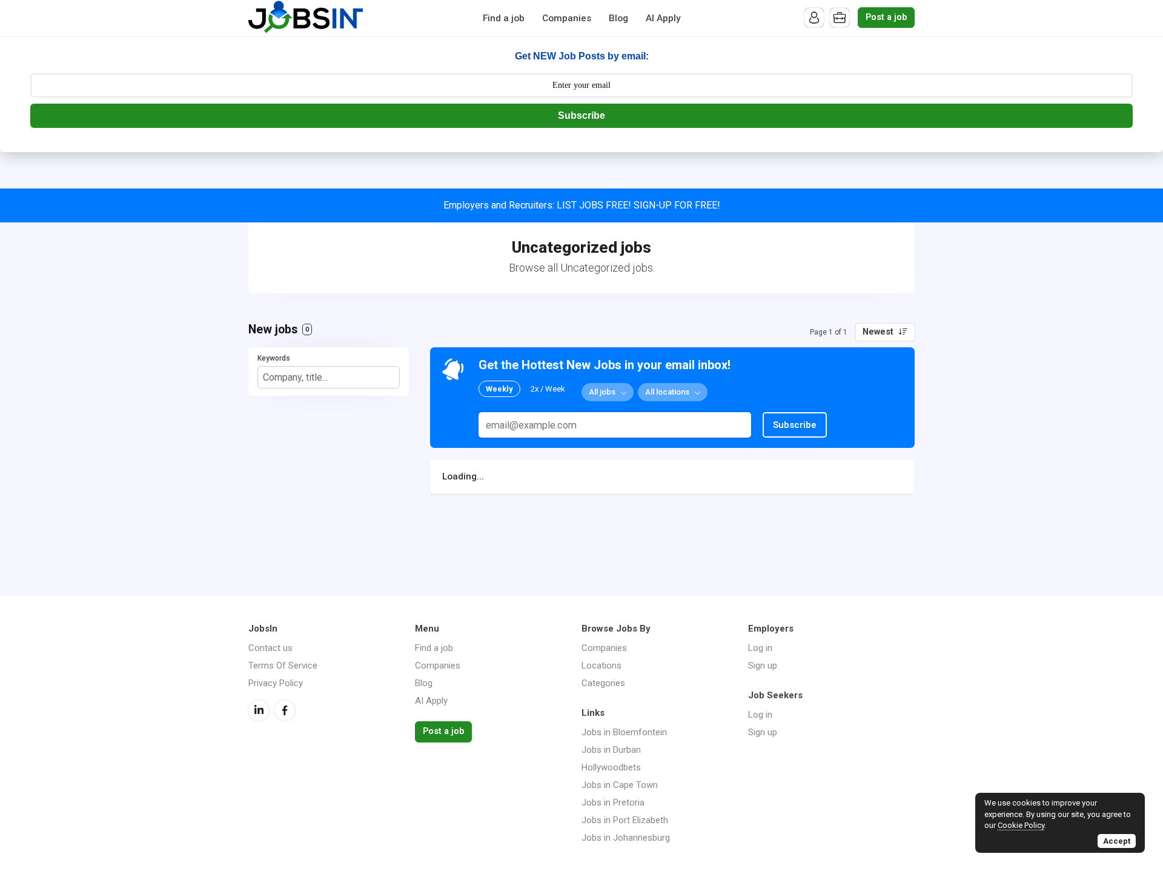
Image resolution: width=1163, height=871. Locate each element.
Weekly (499, 388)
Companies (566, 18)
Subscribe (581, 115)
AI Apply (663, 18)
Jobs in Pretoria (613, 802)
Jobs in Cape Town (620, 784)
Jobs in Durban (611, 749)
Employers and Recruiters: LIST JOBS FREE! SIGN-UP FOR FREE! (581, 205)
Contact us (270, 647)
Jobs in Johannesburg (626, 837)
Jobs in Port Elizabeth (625, 820)
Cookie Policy (1021, 825)
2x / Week (548, 388)
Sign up (762, 665)
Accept (1116, 841)
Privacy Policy (275, 683)
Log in (760, 647)
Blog (618, 18)
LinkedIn (258, 710)
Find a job (504, 18)
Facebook (284, 710)
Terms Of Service (282, 665)
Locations (601, 665)
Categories (603, 683)
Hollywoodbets (611, 767)
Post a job (886, 17)
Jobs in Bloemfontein (624, 732)
